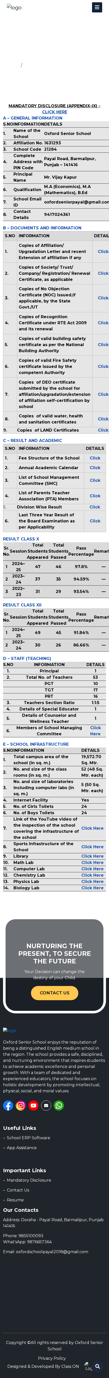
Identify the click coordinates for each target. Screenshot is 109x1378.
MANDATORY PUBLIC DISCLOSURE (65, 65)
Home (10, 65)
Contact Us (54, 992)
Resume (15, 1200)
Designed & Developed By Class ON (43, 1366)
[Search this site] (97, 1366)
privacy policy (52, 1358)
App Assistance (22, 1147)
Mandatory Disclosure (29, 1180)
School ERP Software (28, 1137)
